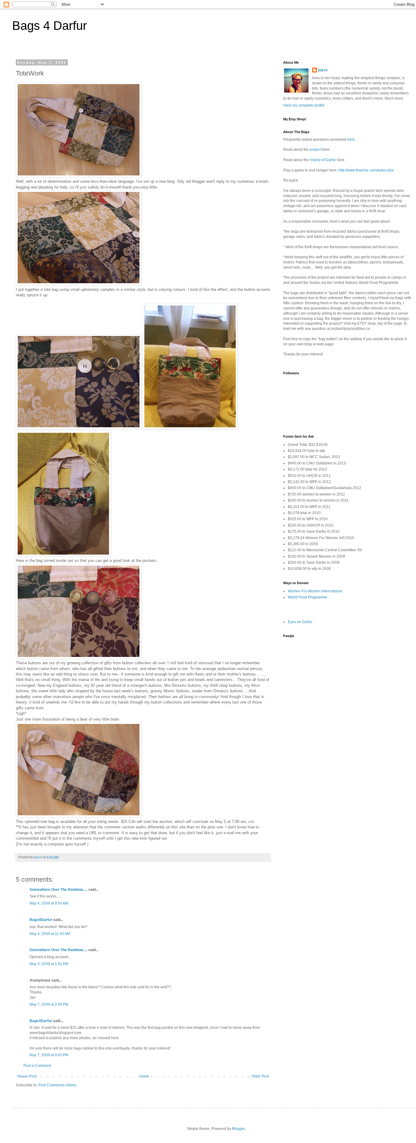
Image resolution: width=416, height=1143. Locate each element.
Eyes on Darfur (300, 622)
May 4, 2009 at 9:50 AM (49, 903)
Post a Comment (37, 1066)
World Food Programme (307, 597)
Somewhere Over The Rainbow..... (58, 889)
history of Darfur (323, 160)
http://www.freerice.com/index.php (366, 170)
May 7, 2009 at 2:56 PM (49, 1004)
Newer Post (27, 1076)
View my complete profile (304, 105)
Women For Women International (315, 591)
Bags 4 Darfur (49, 25)
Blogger (238, 1129)
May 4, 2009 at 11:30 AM (50, 934)
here (351, 139)
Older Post (260, 1076)
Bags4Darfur (41, 920)
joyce (323, 70)
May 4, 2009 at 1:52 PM (49, 964)
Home (144, 1076)
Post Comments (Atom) (57, 1085)
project (315, 149)
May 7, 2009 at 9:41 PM (49, 1055)
